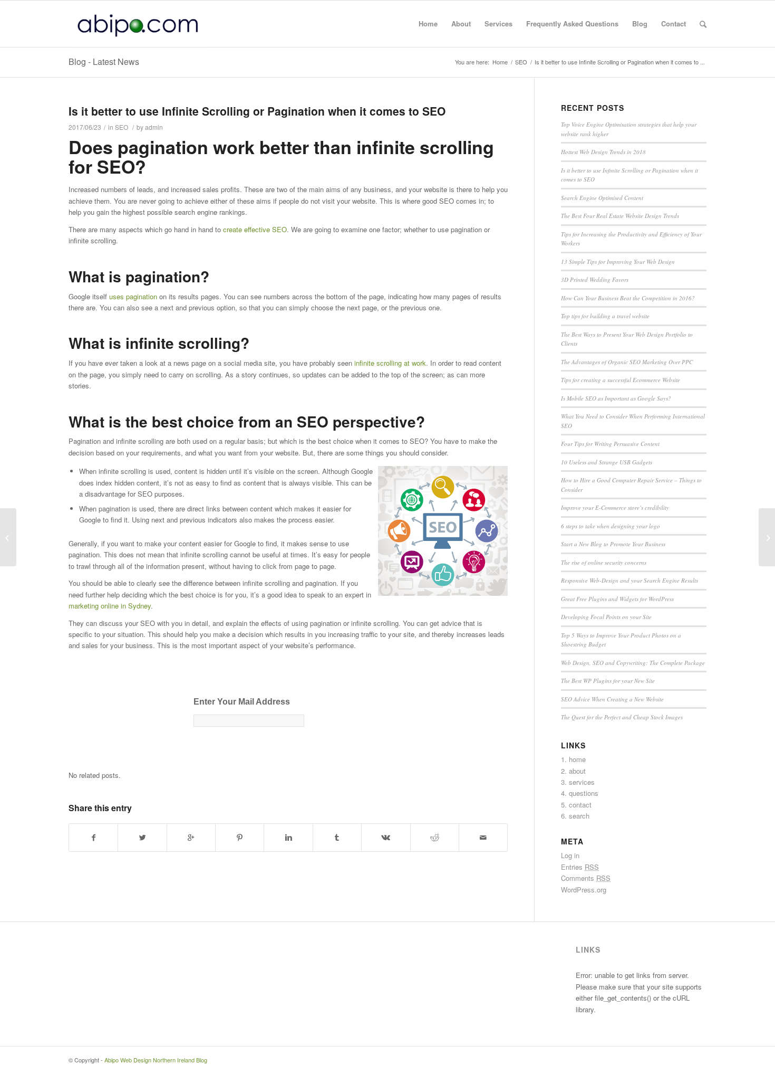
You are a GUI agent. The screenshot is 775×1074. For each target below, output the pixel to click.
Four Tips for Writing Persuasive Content (610, 444)
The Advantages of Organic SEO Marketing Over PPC (627, 362)
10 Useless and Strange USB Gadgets (606, 462)
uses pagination (133, 296)
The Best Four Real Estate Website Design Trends (620, 216)
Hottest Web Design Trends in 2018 (603, 152)
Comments (586, 878)
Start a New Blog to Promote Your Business (613, 544)
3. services (578, 782)
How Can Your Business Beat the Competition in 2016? (628, 298)
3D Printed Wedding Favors (594, 279)
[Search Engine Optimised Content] (8, 537)
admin (154, 126)
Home (500, 62)
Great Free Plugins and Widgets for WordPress (617, 599)
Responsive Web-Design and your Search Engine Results (629, 580)
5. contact (576, 805)
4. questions (579, 793)
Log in (570, 855)
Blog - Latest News (104, 61)
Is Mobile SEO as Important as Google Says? (616, 398)
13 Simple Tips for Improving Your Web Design (618, 261)
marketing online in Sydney (110, 606)
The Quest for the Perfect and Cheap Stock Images (622, 717)
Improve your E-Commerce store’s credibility (615, 507)
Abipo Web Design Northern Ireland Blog (155, 1060)
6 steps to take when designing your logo (610, 526)
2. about (573, 771)
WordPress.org (583, 890)
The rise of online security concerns (603, 562)
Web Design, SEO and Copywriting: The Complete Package (633, 663)
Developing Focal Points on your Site (606, 617)
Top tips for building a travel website (605, 316)
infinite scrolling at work (390, 363)
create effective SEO (255, 229)
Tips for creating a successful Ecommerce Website (620, 380)
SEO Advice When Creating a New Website (612, 699)
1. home (573, 759)
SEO (521, 62)
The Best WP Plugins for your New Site (608, 681)
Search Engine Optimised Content (602, 198)
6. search (575, 816)
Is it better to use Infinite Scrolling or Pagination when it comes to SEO (257, 111)
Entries (580, 867)
